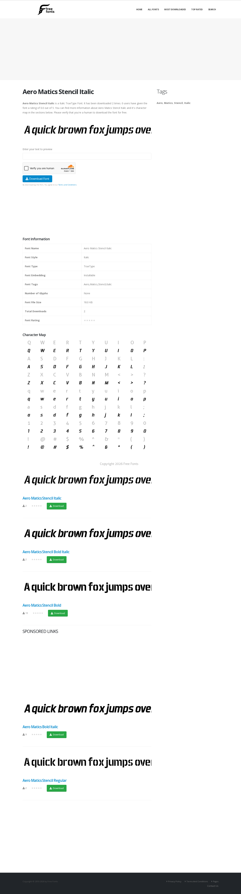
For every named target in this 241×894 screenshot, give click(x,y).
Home (139, 9)
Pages (215, 881)
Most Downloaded (175, 9)
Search (212, 9)
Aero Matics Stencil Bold (42, 605)
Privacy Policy (174, 881)
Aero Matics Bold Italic (40, 726)
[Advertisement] (87, 212)
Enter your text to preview (37, 149)
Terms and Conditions (67, 185)
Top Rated (197, 9)
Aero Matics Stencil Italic (42, 498)
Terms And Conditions (197, 881)
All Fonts (153, 9)
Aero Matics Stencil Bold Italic (46, 551)
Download (58, 506)
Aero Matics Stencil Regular (45, 780)
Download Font (38, 179)
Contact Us (212, 885)
